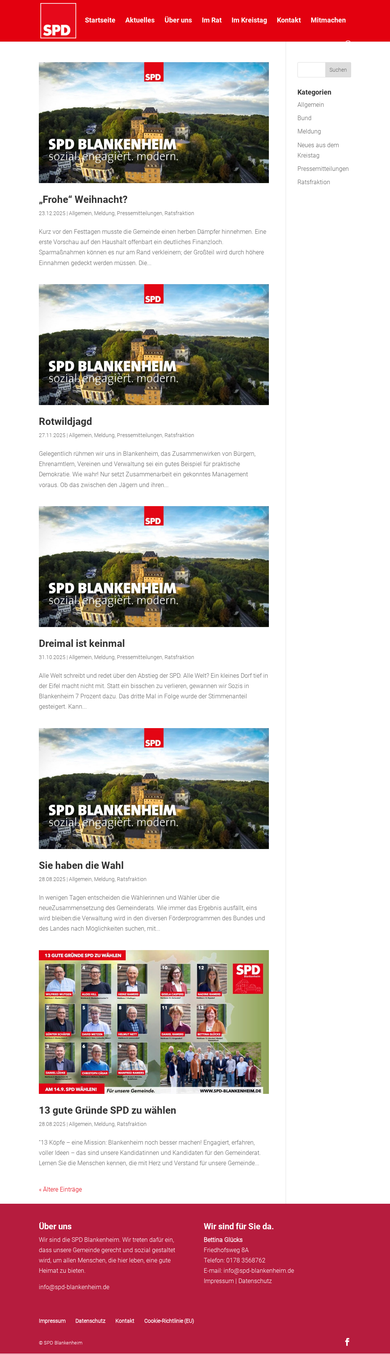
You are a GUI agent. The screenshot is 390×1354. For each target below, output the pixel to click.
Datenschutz (255, 1281)
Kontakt (289, 21)
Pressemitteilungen (139, 213)
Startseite (100, 21)
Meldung (104, 213)
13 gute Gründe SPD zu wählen (107, 1110)
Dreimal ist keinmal (82, 643)
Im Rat (212, 21)
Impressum (219, 1281)
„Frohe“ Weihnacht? (83, 199)
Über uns (178, 21)
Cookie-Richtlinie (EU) (169, 1321)
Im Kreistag (249, 21)
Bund (304, 118)
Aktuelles (140, 21)
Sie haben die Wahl (81, 865)
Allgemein (80, 213)
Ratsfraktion (179, 213)
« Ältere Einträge (60, 1189)
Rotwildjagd (65, 421)
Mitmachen (328, 21)
